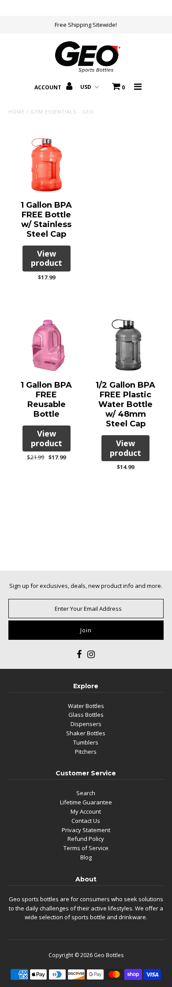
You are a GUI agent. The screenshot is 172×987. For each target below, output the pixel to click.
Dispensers (86, 724)
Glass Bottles (86, 715)
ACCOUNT (48, 87)
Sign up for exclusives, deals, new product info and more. (85, 586)
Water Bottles (86, 706)
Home (16, 111)
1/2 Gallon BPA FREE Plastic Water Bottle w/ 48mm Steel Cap (125, 404)
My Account (86, 811)
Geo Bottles (108, 955)
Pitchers (86, 752)
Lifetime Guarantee (86, 802)
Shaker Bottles (85, 733)
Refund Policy (85, 839)
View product (46, 258)
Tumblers (85, 742)
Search (85, 793)
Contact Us (85, 821)
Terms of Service (86, 848)
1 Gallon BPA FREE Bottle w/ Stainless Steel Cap (46, 219)
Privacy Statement (86, 830)
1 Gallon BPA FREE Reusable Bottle (46, 399)
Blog (86, 857)
